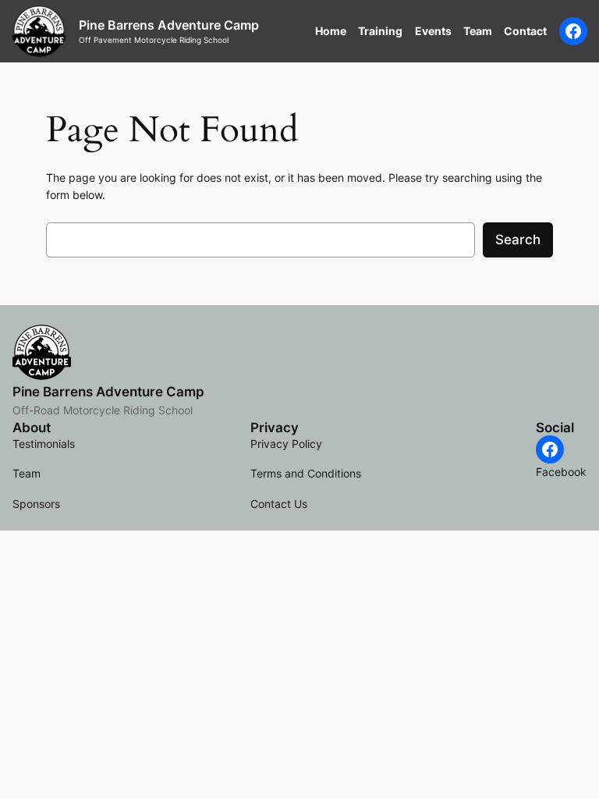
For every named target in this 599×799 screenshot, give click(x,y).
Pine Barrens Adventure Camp (169, 25)
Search (518, 239)
